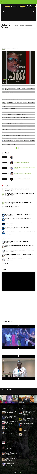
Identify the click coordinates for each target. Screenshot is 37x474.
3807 (11, 423)
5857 (11, 444)
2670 (28, 415)
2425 (28, 430)
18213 (12, 195)
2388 (28, 435)
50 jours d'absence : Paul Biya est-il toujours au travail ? (28, 424)
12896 (12, 207)
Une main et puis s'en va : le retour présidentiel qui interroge (10, 417)
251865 (13, 225)
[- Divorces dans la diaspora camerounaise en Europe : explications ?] (3, 219)
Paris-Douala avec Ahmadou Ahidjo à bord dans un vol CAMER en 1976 (18, 202)
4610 (11, 460)
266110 (12, 215)
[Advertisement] (18, 36)
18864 (11, 190)
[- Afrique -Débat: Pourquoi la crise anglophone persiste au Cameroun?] (3, 215)
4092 (11, 465)
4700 (11, 413)
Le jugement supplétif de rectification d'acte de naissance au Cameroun (19, 254)
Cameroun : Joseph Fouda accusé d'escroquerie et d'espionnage (10, 432)
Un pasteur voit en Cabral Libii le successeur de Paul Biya (28, 433)
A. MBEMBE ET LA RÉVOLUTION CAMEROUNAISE (10, 464)
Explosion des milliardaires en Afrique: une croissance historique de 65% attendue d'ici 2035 (11, 447)
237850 (12, 242)
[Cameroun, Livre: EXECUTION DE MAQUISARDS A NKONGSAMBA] (3, 198)
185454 (13, 251)
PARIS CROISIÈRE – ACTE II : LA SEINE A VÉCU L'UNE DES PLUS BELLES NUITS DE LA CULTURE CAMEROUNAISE (29, 413)
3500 (11, 433)
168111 (12, 260)
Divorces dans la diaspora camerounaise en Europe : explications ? (18, 218)
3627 (11, 428)
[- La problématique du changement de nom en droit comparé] (3, 242)
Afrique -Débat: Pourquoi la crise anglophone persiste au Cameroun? (18, 214)
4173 (11, 418)
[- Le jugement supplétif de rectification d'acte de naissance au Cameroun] (3, 255)
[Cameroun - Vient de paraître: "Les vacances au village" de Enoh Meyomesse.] (3, 190)
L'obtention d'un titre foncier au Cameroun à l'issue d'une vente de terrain (19, 250)
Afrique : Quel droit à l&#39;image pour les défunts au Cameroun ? (18, 227)
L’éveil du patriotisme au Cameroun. (12, 206)
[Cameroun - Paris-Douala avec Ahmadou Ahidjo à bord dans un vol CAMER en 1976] (3, 203)
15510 (12, 203)
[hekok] (18, 25)
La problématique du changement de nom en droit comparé (16, 241)
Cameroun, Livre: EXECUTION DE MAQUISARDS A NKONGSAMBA (16, 197)
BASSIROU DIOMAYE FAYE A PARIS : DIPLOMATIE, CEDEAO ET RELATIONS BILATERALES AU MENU (11, 442)
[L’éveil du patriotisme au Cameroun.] (3, 207)
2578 (28, 425)
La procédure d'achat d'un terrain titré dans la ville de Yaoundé (17, 258)
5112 (11, 455)
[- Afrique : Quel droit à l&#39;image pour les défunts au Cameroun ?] (3, 228)
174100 (12, 255)
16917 (12, 199)
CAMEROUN (5, 79)
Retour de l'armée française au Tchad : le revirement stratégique (11, 412)
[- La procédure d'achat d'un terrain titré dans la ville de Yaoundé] (3, 259)
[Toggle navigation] (34, 2)
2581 (28, 420)
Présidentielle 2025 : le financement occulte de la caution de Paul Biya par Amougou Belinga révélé (11, 453)
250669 (13, 228)
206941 (12, 247)
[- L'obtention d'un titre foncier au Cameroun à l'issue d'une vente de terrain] (3, 251)
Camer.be (20, 472)
